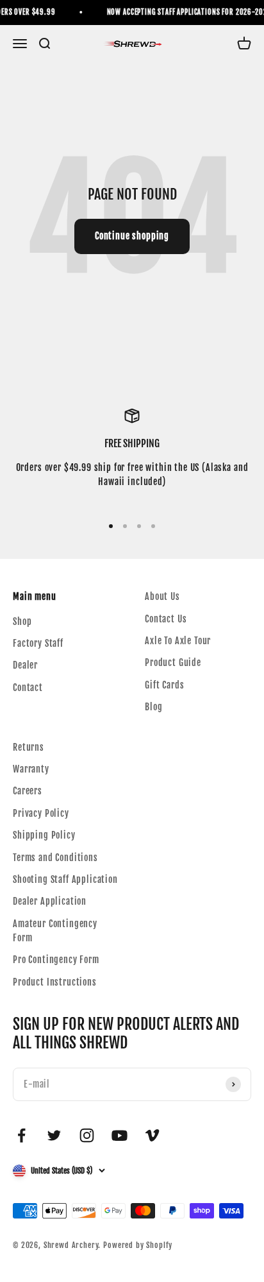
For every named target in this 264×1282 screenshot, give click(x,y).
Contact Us (165, 618)
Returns (28, 747)
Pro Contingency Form (56, 959)
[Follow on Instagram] (86, 1135)
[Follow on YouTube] (119, 1135)
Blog (153, 706)
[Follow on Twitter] (54, 1135)
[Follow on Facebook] (21, 1135)
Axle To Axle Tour (178, 640)
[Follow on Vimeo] (152, 1135)
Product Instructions (55, 982)
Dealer (25, 665)
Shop (22, 621)
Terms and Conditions (55, 857)
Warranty (31, 769)
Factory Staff (38, 643)
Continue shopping (132, 235)
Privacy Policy (41, 813)
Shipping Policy (44, 835)
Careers (27, 790)
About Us (162, 596)
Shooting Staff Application (65, 879)
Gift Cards (164, 684)
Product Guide (173, 662)
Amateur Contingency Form (55, 930)
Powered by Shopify (137, 1245)
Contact (28, 687)
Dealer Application (50, 901)
